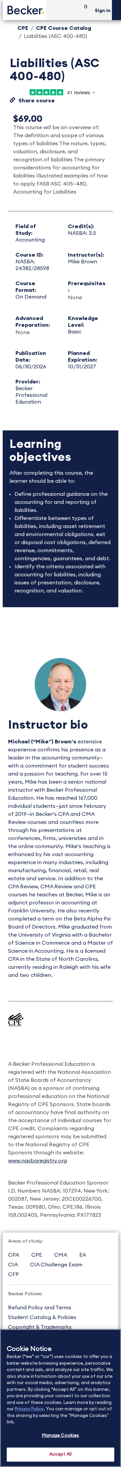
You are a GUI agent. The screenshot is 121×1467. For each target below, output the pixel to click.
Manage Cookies (60, 1435)
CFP (13, 1274)
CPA (13, 1255)
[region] (60, 1398)
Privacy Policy (29, 1409)
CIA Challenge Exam (56, 1264)
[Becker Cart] (83, 10)
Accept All (60, 1454)
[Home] (24, 10)
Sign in (103, 10)
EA (82, 1255)
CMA (60, 1255)
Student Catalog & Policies (42, 1317)
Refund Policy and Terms (39, 1307)
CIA (13, 1264)
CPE (22, 28)
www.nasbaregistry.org (37, 1160)
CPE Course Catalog (63, 28)
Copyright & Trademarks (40, 1327)
